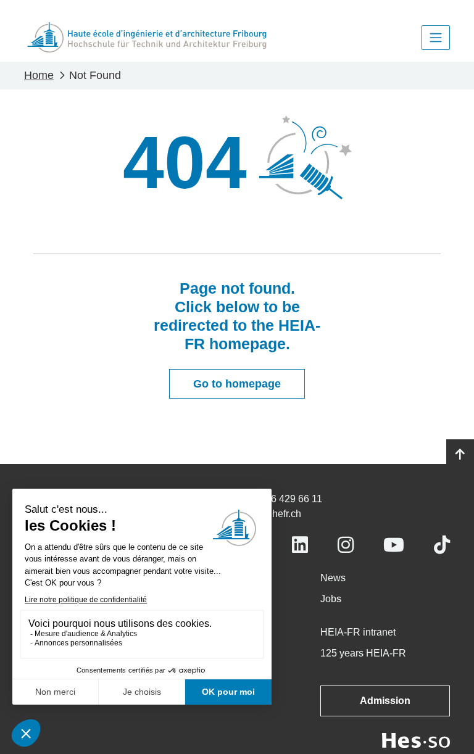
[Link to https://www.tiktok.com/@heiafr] (442, 545)
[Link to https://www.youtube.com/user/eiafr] (393, 545)
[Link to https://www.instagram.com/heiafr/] (346, 545)
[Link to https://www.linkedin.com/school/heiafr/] (300, 545)
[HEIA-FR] (147, 37)
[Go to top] (460, 454)
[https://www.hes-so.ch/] (416, 739)
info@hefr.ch (273, 513)
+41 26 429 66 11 (284, 499)
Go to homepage (237, 384)
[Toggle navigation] (436, 37)
